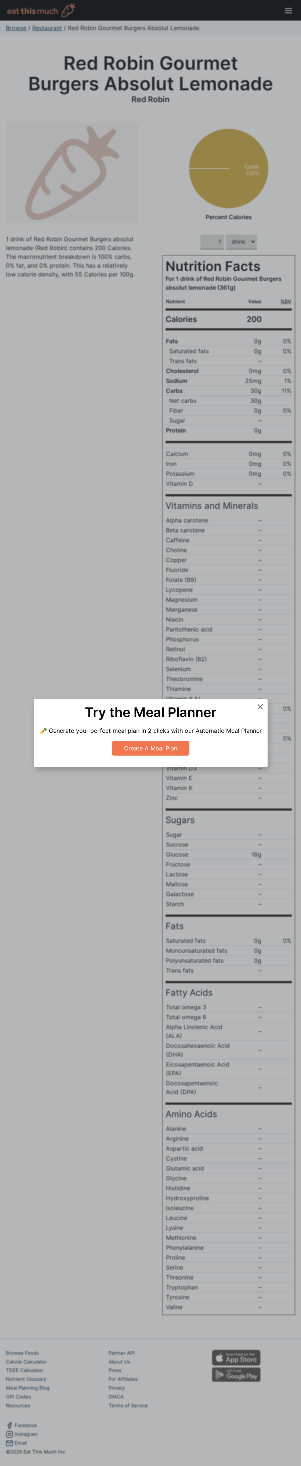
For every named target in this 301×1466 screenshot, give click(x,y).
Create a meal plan (150, 748)
